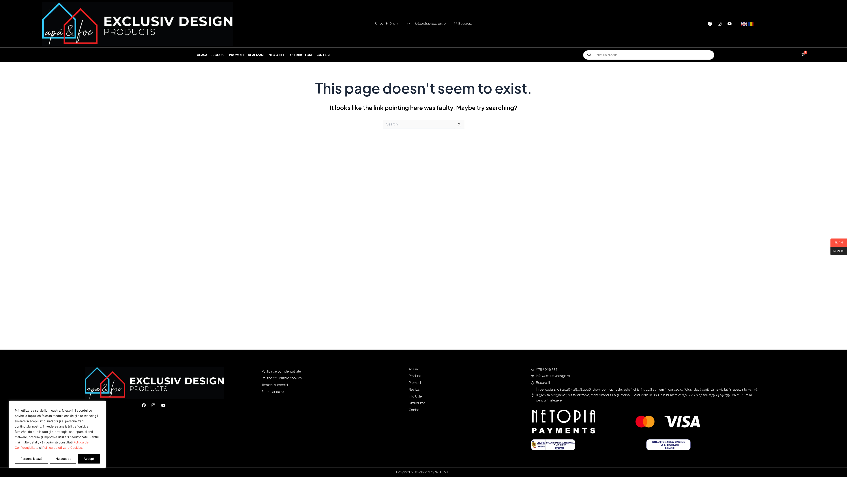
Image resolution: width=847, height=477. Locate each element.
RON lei (837, 251)
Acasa (202, 55)
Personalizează (32, 458)
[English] (744, 23)
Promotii (237, 55)
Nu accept (63, 458)
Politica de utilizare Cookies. (62, 447)
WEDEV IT (443, 472)
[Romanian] (751, 23)
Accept (89, 458)
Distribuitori (300, 55)
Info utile (276, 55)
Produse (218, 55)
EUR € (836, 242)
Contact (323, 55)
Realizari (256, 55)
